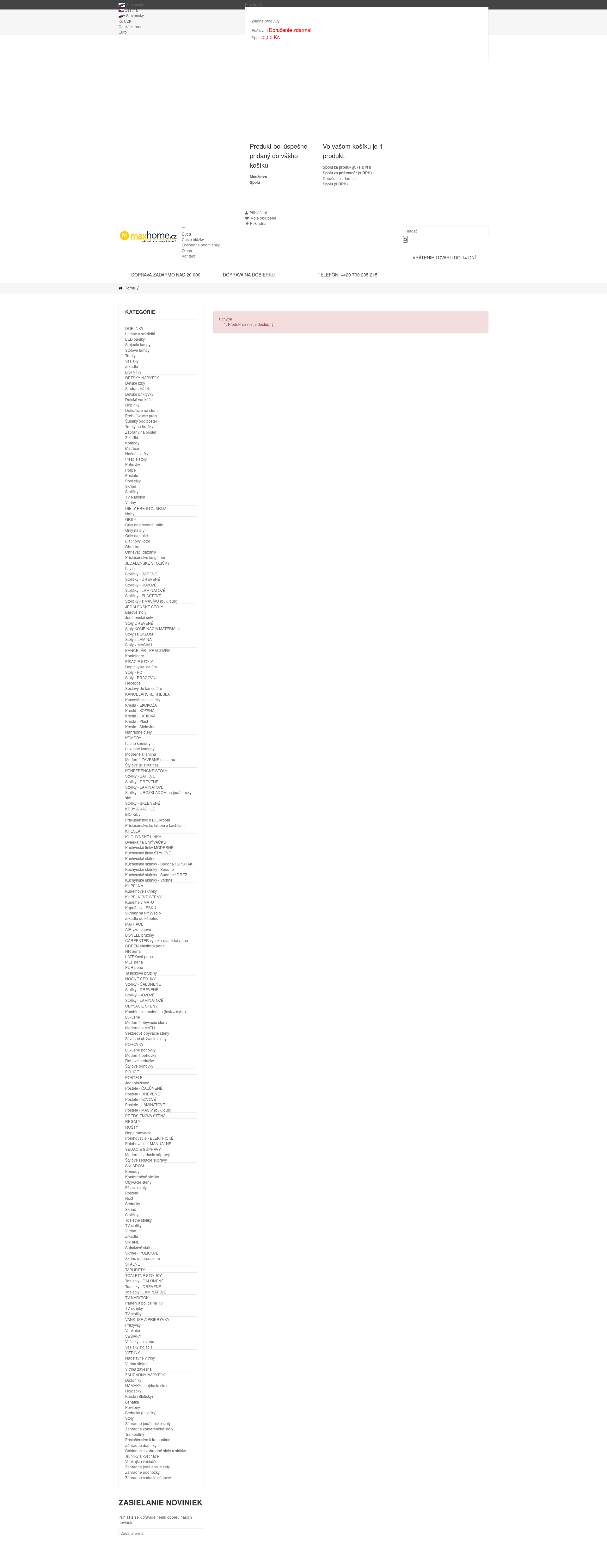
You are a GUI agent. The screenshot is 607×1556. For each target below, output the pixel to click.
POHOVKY (134, 1044)
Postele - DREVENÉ (142, 1093)
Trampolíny (134, 1434)
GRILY (130, 519)
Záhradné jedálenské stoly (148, 1423)
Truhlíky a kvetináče (142, 1456)
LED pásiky (135, 339)
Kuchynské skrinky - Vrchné (149, 880)
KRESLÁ (132, 831)
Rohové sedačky (139, 1060)
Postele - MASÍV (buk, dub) (148, 1110)
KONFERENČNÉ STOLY (146, 770)
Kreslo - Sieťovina (140, 726)
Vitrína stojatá (137, 1363)
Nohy (129, 513)
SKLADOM (134, 1165)
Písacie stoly (136, 459)
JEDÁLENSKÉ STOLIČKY (147, 563)
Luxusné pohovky (140, 1049)
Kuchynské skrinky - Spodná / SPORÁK (159, 863)
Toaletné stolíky (138, 1220)
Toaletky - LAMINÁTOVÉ (145, 1291)
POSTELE (134, 1077)
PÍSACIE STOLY (139, 661)
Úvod (186, 234)
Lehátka (132, 1401)
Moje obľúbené (263, 217)
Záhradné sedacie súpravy (148, 1477)
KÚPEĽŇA (134, 885)
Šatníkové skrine (139, 1247)
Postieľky (133, 480)
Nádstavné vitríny (140, 1358)
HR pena (133, 951)
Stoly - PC (133, 672)
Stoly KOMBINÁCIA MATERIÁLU (153, 628)
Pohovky (132, 464)
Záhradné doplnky (140, 1445)
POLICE (132, 1071)
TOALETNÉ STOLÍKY (143, 1275)
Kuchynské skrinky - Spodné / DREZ (156, 874)
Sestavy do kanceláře (143, 688)
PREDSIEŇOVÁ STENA (145, 1115)
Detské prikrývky (139, 394)
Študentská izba (139, 388)
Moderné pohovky (140, 1055)
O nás (187, 250)
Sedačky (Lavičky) (140, 1412)
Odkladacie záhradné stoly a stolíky (155, 1450)
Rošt (129, 1198)
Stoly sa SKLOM (139, 633)
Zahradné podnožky (142, 1472)
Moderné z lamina (140, 754)
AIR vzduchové (138, 929)
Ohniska (132, 546)
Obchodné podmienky (201, 244)
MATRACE (134, 924)
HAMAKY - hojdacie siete (147, 1385)
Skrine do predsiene (142, 1258)
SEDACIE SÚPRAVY (143, 1149)
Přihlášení (258, 212)
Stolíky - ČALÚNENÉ (143, 984)
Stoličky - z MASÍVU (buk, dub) (151, 601)
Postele (131, 475)
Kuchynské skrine (140, 858)
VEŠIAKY (133, 1336)
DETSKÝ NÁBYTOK (142, 377)
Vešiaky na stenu (139, 1341)
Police (130, 470)
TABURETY (135, 1269)
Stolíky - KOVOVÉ (140, 994)
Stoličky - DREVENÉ (142, 579)
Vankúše (132, 1330)
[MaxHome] (148, 237)
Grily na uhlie (136, 535)
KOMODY (133, 737)
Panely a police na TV (144, 1302)
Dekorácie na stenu (142, 410)
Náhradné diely (138, 732)
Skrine (130, 486)
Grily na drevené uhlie (144, 524)
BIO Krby (132, 814)
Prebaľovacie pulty (141, 415)
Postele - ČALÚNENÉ (143, 1088)
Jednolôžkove (137, 1082)
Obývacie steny (138, 1182)
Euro (123, 31)
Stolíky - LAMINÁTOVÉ (144, 787)
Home (129, 287)
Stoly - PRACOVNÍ (140, 677)
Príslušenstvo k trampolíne (147, 1439)
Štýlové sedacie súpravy (146, 1159)
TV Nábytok (135, 496)
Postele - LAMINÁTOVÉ (145, 1104)
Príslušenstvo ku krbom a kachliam (155, 825)
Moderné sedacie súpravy (147, 1154)
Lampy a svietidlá (140, 333)
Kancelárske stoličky (142, 699)
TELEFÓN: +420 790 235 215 (347, 274)
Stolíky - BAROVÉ (140, 775)
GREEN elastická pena (145, 945)
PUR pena (134, 967)
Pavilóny (132, 1407)
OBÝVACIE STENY (141, 1005)
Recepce (133, 682)
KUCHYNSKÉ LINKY (143, 836)
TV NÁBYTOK (137, 1297)
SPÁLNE (132, 1264)
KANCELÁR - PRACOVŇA (147, 650)
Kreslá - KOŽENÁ (140, 710)
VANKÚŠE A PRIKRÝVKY (147, 1319)
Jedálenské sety (139, 617)
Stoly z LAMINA (138, 639)
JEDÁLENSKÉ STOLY (144, 606)
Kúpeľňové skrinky (141, 891)
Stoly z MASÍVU (138, 644)
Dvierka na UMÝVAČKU (145, 842)
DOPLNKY (134, 328)
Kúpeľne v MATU (139, 902)
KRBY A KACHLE (140, 808)
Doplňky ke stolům (141, 666)
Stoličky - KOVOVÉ (140, 584)
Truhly (130, 355)
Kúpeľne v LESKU (140, 907)
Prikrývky (133, 1325)
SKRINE (132, 1241)
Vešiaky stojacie (139, 1346)
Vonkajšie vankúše (141, 1461)
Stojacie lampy (137, 344)
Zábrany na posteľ (140, 432)
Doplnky (132, 404)
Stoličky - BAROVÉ (141, 573)
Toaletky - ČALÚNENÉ (144, 1280)
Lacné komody (137, 743)
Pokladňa (305, 46)
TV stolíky (133, 1225)
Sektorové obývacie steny (147, 1033)
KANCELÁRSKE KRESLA (147, 694)
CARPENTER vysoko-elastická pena (156, 940)
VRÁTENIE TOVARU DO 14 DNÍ (444, 257)
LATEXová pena (139, 956)
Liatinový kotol (137, 540)
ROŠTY (131, 1127)
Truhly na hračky (139, 426)
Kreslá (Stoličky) (139, 1396)
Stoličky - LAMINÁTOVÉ (145, 590)
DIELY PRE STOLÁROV (145, 508)
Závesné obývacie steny (146, 1038)
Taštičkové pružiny (141, 973)
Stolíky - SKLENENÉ (142, 803)
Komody (132, 442)
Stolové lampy (137, 350)
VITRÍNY (132, 1352)
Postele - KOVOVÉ (140, 1099)
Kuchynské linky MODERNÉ (149, 847)
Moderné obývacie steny (146, 1022)
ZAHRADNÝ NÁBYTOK (145, 1374)
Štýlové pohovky (139, 1066)
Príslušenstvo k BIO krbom (147, 819)
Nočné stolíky (136, 453)
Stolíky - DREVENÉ (141, 781)
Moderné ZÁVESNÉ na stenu (150, 759)
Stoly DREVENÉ (139, 623)
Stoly (129, 1418)
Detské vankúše (139, 399)
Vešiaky (131, 360)
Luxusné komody (140, 748)
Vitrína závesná (138, 1369)
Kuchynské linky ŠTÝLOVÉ (148, 852)
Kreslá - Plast (136, 721)
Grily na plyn (136, 530)
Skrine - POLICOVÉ (141, 1252)
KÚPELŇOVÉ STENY (143, 896)
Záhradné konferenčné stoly (149, 1428)
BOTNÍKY (133, 372)
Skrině (130, 1209)
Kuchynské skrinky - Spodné (149, 869)
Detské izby (135, 383)
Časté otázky (193, 239)
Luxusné (132, 1017)
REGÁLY (132, 1121)
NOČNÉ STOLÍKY (140, 978)
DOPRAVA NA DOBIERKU (249, 274)
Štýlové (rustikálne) (141, 764)
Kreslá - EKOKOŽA (141, 705)
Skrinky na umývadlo (143, 912)
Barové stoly (135, 612)
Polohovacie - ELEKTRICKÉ (149, 1138)
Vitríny (130, 502)
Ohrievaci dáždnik (140, 552)
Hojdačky (133, 1390)
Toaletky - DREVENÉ (143, 1286)
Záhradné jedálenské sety (147, 1466)
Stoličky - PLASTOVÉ (143, 595)
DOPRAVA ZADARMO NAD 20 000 (165, 274)
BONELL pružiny (139, 935)
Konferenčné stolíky (142, 1176)
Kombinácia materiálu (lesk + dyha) (155, 1011)
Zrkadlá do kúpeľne (141, 918)
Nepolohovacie (138, 1132)
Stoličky (131, 491)
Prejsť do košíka (271, 46)
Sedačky (132, 1203)
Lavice (131, 568)
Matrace (132, 448)
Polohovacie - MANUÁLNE (148, 1143)
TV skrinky (134, 1308)
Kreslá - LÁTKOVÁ (140, 715)
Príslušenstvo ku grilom (145, 557)
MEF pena (134, 961)
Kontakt (188, 255)
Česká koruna (131, 26)
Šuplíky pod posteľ (141, 421)
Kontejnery (134, 655)
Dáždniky (133, 1380)
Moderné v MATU (140, 1027)
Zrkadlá (131, 366)
